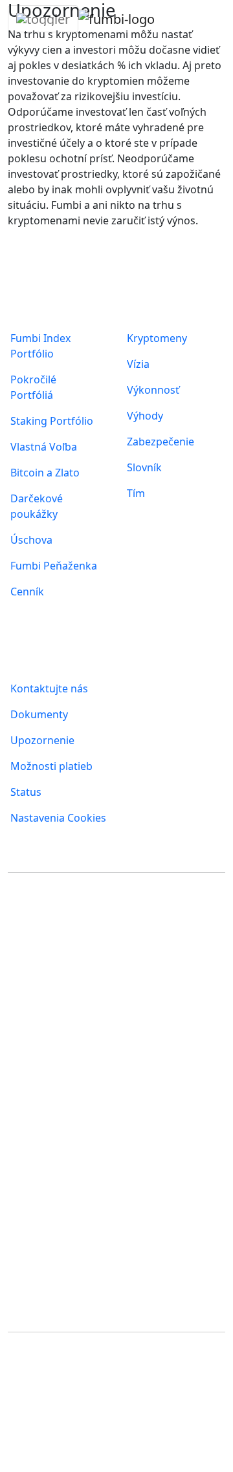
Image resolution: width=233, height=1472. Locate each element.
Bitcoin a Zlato (45, 472)
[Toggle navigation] (43, 18)
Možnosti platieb (51, 766)
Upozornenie (42, 740)
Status (25, 792)
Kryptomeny (157, 338)
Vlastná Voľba (43, 447)
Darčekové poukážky (36, 506)
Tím (136, 493)
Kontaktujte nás (49, 688)
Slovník (144, 467)
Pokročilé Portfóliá (33, 387)
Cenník (27, 591)
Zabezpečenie (160, 441)
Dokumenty (39, 714)
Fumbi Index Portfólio (40, 346)
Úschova (31, 540)
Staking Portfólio (51, 421)
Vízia (138, 364)
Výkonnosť (153, 390)
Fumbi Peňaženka (53, 566)
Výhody (145, 416)
